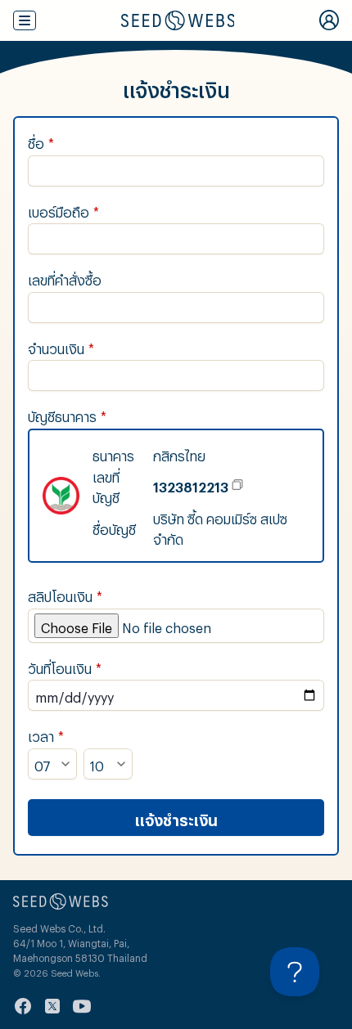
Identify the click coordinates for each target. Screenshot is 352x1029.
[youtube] (82, 1006)
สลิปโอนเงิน (65, 594)
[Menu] (24, 20)
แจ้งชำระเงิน (176, 817)
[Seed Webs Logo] (178, 20)
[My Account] (329, 20)
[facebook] (23, 1006)
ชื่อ (41, 141)
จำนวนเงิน (61, 346)
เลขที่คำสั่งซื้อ (65, 277)
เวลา (46, 734)
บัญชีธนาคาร (67, 414)
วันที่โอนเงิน (65, 666)
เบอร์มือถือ (63, 209)
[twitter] (52, 1006)
